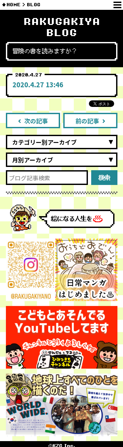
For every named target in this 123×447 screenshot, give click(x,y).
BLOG (33, 5)
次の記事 (36, 120)
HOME (14, 5)
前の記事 (87, 120)
